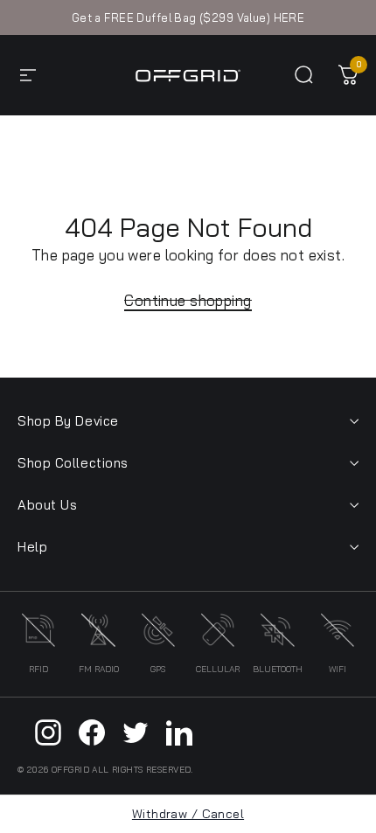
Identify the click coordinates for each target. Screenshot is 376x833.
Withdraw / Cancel (188, 814)
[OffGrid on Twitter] (135, 732)
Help (32, 546)
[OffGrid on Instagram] (48, 732)
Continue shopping (187, 300)
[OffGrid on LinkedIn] (179, 732)
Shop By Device (68, 421)
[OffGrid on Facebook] (92, 732)
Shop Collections (73, 463)
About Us (47, 504)
